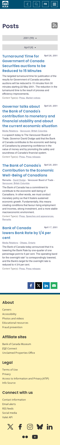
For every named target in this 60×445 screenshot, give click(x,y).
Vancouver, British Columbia (33, 130)
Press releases (33, 156)
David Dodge (19, 180)
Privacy (6, 374)
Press (22, 97)
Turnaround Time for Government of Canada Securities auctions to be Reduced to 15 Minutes (24, 63)
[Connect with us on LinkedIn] (49, 429)
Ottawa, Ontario (27, 242)
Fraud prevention (12, 327)
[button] (31, 285)
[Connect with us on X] (11, 429)
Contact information (14, 399)
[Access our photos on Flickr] (25, 439)
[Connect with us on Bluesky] (40, 429)
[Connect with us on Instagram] (30, 429)
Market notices (33, 97)
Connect (9, 348)
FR (45, 4)
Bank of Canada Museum (16, 344)
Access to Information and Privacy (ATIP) (25, 378)
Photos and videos (13, 318)
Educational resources (15, 322)
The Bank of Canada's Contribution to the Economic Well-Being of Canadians (28, 170)
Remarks (6, 219)
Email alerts (9, 404)
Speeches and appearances (39, 216)
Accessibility (9, 314)
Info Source (9, 382)
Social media (9, 413)
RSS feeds (8, 408)
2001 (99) (28, 38)
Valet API (7, 417)
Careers (6, 309)
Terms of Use (10, 369)
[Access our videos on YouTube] (35, 439)
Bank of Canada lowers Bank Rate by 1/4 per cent (26, 233)
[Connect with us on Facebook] (20, 429)
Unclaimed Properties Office (18, 352)
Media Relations (10, 130)
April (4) (28, 47)
